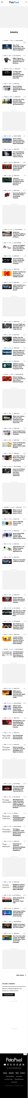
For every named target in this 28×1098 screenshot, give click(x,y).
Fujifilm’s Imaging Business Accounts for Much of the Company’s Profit (18, 376)
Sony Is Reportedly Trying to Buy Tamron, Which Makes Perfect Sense (18, 553)
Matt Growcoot (17, 55)
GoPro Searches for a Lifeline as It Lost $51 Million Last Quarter (18, 294)
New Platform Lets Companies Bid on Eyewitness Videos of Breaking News (18, 644)
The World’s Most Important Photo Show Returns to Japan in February (17, 672)
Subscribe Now (8, 1015)
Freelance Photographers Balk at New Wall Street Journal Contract (18, 835)
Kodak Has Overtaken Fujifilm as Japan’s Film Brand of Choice (17, 238)
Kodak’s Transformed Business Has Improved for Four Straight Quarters (17, 280)
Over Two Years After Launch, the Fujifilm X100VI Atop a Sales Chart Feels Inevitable (17, 959)
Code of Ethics (18, 1096)
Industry (6, 666)
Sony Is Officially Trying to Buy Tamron (17, 539)
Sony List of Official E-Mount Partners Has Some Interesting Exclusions (18, 487)
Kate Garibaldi (17, 625)
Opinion (6, 68)
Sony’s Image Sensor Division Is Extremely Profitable (17, 443)
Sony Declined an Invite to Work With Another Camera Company (18, 266)
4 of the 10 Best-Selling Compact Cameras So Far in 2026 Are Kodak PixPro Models (17, 658)
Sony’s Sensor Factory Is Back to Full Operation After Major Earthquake (18, 141)
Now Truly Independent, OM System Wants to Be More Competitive (18, 47)
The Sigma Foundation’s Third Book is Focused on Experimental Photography (18, 850)
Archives (22, 1093)
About (16, 1093)
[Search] (25, 2)
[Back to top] (24, 1073)
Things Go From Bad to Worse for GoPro (17, 579)
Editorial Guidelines (9, 1096)
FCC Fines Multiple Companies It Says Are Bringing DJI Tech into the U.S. (18, 806)
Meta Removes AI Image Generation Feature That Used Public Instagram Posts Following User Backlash (17, 821)
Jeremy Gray (17, 68)
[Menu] (2, 2)
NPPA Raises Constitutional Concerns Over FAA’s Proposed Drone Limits (17, 712)
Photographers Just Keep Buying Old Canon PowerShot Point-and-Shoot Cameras (18, 741)
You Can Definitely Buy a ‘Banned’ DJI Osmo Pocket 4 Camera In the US (17, 154)
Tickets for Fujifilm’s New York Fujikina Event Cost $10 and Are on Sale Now (18, 252)
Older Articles (19, 995)
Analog (5, 231)
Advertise (10, 1093)
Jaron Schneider (19, 40)
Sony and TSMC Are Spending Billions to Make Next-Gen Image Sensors (18, 333)
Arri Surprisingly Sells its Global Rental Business (17, 754)
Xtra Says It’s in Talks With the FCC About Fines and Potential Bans (18, 630)
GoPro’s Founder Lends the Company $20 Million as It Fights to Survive (18, 767)
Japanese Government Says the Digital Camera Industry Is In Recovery (17, 183)
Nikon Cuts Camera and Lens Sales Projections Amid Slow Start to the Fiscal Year (18, 429)
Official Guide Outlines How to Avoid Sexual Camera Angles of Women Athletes (17, 726)
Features (6, 40)
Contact (4, 1093)
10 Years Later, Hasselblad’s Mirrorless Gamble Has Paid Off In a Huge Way (17, 75)
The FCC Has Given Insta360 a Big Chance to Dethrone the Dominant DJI (18, 102)
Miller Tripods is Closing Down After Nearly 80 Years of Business (18, 61)
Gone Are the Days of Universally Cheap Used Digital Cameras (18, 197)
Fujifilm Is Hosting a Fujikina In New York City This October (17, 945)
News (5, 55)
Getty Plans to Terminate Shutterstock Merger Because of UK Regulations (18, 864)
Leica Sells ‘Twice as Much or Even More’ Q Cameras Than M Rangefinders (17, 472)
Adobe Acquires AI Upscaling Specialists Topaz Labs (18, 917)
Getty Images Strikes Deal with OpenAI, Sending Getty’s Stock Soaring (17, 931)
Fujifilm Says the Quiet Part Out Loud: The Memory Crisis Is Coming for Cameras (18, 347)
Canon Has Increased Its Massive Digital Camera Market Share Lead (17, 168)
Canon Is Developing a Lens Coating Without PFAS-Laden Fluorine (17, 457)
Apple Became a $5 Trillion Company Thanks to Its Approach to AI (18, 566)
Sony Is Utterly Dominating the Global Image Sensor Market (17, 89)
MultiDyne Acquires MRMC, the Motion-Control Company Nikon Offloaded (18, 904)
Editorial (6, 384)
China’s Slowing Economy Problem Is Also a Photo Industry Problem (17, 389)
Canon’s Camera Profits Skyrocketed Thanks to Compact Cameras (18, 617)
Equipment (6, 521)
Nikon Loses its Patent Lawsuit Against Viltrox (17, 527)
